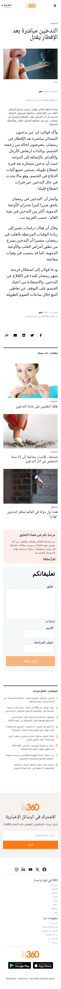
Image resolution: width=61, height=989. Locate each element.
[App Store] (43, 965)
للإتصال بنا (53, 938)
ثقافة (55, 896)
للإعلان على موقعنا (50, 930)
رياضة (55, 904)
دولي (56, 912)
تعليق (50, 586)
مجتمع (55, 893)
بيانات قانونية (52, 934)
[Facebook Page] (44, 869)
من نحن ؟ (53, 923)
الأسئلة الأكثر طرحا (50, 927)
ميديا (55, 900)
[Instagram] (17, 869)
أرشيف (55, 942)
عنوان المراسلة (43, 642)
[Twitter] (37, 869)
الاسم (49, 628)
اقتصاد (55, 889)
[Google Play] (19, 965)
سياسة (54, 885)
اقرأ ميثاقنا (49, 559)
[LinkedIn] (24, 869)
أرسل (30, 844)
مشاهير (54, 908)
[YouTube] (30, 869)
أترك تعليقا (30, 661)
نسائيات (54, 23)
